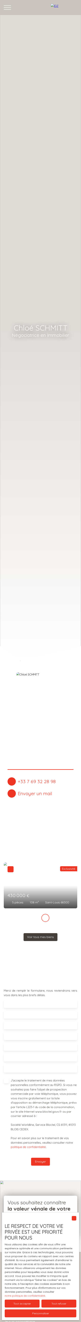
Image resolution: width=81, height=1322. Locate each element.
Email (10, 1025)
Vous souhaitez (14, 1056)
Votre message (17, 1068)
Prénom (12, 1004)
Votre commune (18, 1047)
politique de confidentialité (28, 1147)
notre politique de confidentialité (25, 1295)
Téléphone (14, 1036)
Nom (10, 1015)
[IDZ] (64, 7)
